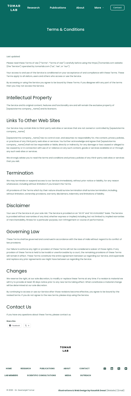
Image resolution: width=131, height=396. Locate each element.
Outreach (85, 375)
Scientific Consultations (41, 375)
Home (9, 368)
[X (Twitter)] (119, 368)
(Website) (111, 390)
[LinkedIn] (112, 368)
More (98, 7)
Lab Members (11, 375)
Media (68, 375)
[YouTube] (126, 368)
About (80, 7)
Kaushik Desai (98, 390)
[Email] (104, 368)
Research (33, 7)
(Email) (120, 390)
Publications (58, 7)
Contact (117, 7)
